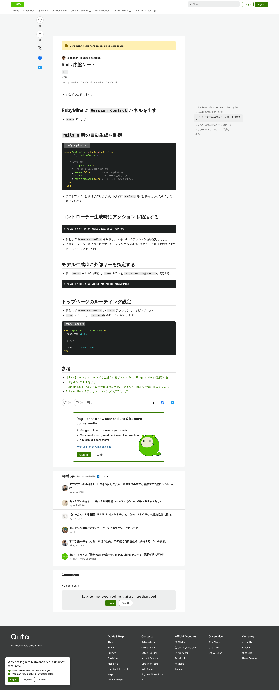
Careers (246, 647)
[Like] (40, 20)
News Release (249, 658)
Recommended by (87, 476)
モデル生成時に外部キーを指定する (213, 124)
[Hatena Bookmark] (40, 67)
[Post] (40, 48)
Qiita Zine (214, 647)
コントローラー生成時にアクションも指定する (218, 118)
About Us (247, 642)
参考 (197, 134)
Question (43, 10)
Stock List (28, 10)
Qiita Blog (247, 652)
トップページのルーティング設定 (212, 129)
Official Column (81, 10)
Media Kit (113, 663)
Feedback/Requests (118, 669)
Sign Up (126, 603)
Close (42, 679)
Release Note (148, 642)
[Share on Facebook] (40, 57)
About (111, 642)
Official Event (59, 10)
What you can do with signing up (94, 446)
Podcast (179, 669)
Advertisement (115, 679)
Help (110, 674)
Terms (111, 647)
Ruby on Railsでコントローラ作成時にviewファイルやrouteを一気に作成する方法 (117, 386)
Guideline (113, 658)
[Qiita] (17, 4)
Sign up (28, 679)
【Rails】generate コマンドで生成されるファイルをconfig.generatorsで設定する (117, 377)
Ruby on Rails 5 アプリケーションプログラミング (97, 391)
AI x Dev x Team (145, 10)
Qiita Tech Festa (149, 663)
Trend (16, 10)
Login (248, 4)
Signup (261, 4)
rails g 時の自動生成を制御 (209, 112)
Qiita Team (214, 642)
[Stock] (40, 34)
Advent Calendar (150, 658)
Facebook (180, 658)
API (143, 679)
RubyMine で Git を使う (81, 382)
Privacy (112, 652)
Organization (102, 10)
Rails (65, 72)
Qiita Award (147, 669)
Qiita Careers (122, 10)
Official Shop (215, 652)
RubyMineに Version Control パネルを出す (217, 107)
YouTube (179, 663)
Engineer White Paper (152, 674)
